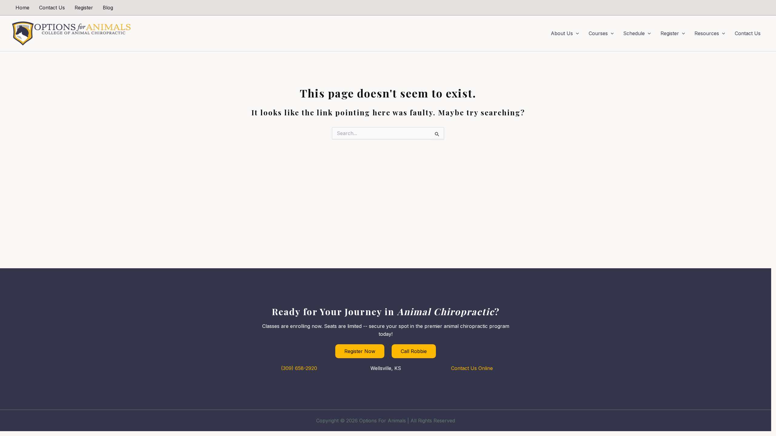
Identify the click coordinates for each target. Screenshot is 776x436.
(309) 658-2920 (299, 368)
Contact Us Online (472, 368)
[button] (576, 33)
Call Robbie (414, 351)
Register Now (359, 351)
